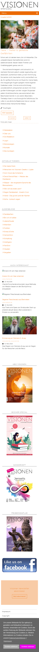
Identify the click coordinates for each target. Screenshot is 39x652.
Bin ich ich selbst (10, 218)
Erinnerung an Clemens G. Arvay (14, 338)
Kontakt (7, 148)
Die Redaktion (9, 137)
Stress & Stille (9, 232)
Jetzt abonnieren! (19, 596)
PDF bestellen (7, 113)
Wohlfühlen (7, 24)
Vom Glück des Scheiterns (13, 173)
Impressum (6, 611)
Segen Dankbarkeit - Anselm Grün (16, 192)
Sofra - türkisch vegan (12, 199)
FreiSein (7, 228)
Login (6, 141)
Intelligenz (8, 242)
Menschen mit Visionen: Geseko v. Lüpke (18, 170)
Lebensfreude (9, 221)
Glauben (7, 249)
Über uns (7, 134)
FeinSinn (7, 246)
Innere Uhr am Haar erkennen (13, 276)
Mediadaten (8, 130)
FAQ (5, 137)
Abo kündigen (9, 151)
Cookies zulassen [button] (28, 646)
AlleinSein (7, 225)
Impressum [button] (8, 641)
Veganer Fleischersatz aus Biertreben (15, 299)
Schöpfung (8, 238)
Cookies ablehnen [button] (11, 646)
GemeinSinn (8, 235)
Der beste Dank (9, 166)
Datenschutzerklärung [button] (17, 638)
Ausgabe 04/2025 (6, 17)
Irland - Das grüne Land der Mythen (17, 196)
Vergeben (7, 252)
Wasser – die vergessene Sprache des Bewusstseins (17, 184)
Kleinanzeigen (9, 144)
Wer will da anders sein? (12, 189)
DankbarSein (8, 214)
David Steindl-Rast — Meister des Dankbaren (15, 178)
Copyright (5, 616)
